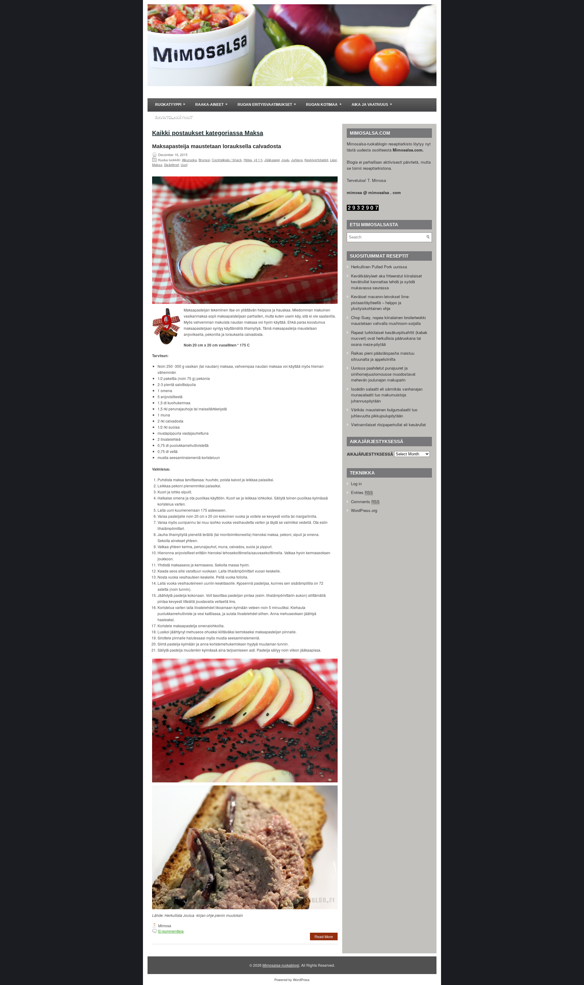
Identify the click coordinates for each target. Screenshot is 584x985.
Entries (362, 492)
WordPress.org (364, 510)
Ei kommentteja (171, 931)
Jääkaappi (272, 159)
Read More (324, 936)
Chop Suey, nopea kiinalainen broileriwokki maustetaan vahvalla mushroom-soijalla (388, 320)
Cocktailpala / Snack (227, 159)
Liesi (333, 159)
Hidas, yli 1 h (253, 159)
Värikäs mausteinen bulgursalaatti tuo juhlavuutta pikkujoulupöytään (384, 413)
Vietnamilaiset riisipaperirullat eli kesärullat (388, 424)
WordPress (301, 979)
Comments (365, 501)
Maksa (157, 164)
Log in (356, 483)
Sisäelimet (171, 164)
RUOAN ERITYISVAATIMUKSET (267, 104)
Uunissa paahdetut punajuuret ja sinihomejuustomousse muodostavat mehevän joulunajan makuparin (383, 374)
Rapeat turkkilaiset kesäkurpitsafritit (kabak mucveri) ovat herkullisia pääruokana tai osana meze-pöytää (389, 338)
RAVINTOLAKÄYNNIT (174, 117)
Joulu (285, 159)
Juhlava (297, 159)
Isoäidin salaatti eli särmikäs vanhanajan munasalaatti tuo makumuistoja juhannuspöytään (386, 395)
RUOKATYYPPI (170, 104)
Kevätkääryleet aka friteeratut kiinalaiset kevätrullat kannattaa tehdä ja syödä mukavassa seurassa (386, 282)
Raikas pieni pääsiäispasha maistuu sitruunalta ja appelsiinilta (382, 356)
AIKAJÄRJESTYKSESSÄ (370, 454)
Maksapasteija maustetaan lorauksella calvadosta (216, 146)
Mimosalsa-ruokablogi (280, 965)
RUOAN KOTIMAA (324, 104)
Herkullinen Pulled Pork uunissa (379, 267)
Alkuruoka (189, 159)
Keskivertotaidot (316, 159)
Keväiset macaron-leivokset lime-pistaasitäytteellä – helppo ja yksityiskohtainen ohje (380, 302)
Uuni (184, 164)
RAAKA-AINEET (211, 104)
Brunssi (204, 159)
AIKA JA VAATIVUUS (372, 104)
